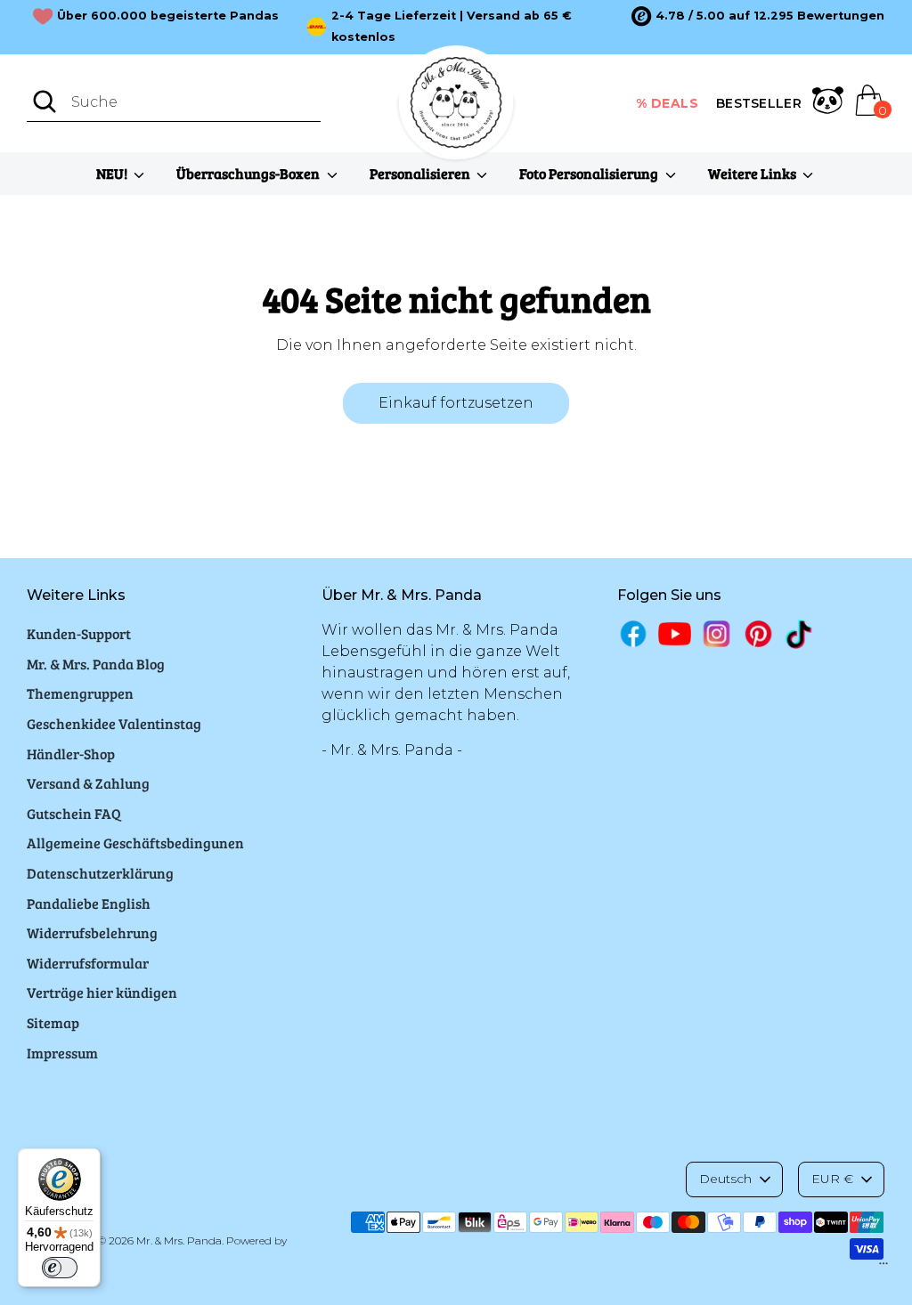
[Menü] (883, 1267)
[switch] (59, 1267)
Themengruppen (80, 693)
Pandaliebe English (89, 903)
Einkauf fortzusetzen (456, 402)
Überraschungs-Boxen (249, 173)
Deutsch (725, 1179)
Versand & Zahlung (88, 783)
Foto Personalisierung (590, 173)
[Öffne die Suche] (44, 101)
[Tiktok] (800, 634)
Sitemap (53, 1022)
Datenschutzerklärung (100, 872)
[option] (757, 16)
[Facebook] (633, 633)
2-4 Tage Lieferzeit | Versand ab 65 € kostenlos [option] (451, 26)
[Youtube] (674, 633)
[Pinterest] (758, 633)
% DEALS (667, 103)
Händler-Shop (71, 753)
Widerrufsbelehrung (92, 932)
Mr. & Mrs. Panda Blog (96, 663)
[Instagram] (716, 633)
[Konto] (827, 103)
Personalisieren (421, 173)
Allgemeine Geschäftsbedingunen (135, 842)
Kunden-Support (79, 633)
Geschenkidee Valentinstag (114, 723)
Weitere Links (753, 173)
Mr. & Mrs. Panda (179, 1240)
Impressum (62, 1052)
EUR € (832, 1179)
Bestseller (759, 103)
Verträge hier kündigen (102, 992)
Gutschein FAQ (74, 813)
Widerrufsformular (88, 962)
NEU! (113, 173)
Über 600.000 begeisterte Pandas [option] (168, 15)
